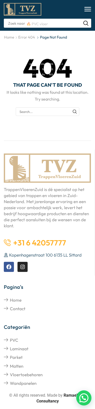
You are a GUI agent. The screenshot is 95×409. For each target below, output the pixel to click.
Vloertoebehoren (26, 374)
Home (9, 37)
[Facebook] (9, 267)
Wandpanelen (23, 383)
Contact (17, 308)
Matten (16, 366)
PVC (14, 340)
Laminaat (19, 348)
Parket (16, 357)
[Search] (86, 23)
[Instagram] (22, 267)
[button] (87, 9)
